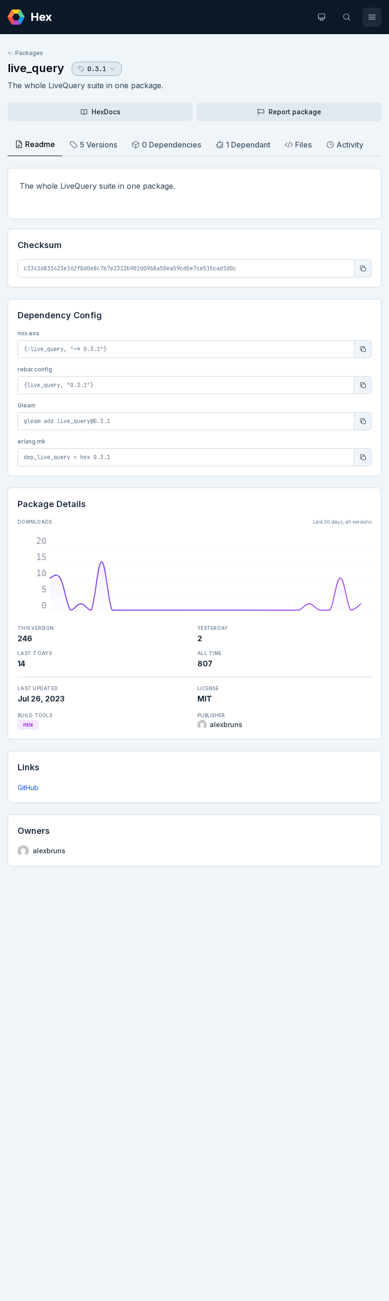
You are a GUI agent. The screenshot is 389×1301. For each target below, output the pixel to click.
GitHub (28, 788)
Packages (29, 52)
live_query (36, 68)
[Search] (347, 17)
